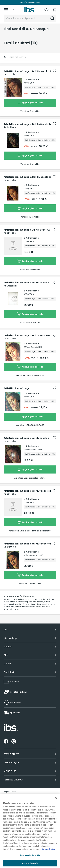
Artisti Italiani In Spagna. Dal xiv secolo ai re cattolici (27, 337)
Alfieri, (26, 83)
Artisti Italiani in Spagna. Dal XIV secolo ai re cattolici (27, 73)
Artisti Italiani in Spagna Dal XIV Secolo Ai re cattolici (27, 231)
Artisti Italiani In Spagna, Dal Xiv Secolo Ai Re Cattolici (27, 126)
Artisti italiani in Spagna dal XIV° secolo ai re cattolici (27, 492)
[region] (30, 831)
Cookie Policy (48, 848)
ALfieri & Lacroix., (31, 555)
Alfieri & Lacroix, (31, 347)
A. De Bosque (32, 79)
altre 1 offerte (39, 478)
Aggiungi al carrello (32, 102)
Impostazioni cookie (30, 855)
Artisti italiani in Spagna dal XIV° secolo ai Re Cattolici (27, 545)
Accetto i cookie (30, 863)
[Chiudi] (56, 798)
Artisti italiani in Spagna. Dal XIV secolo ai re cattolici (27, 178)
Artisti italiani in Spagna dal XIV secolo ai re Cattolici (27, 284)
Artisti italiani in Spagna (17, 388)
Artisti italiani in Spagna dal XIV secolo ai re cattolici (27, 439)
